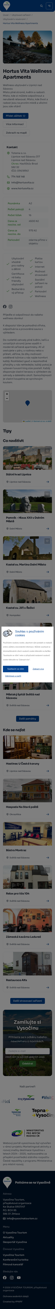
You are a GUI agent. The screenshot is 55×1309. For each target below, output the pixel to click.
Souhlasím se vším (15, 669)
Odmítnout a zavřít (13, 676)
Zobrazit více (38, 669)
